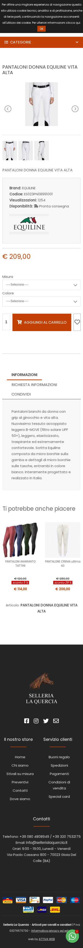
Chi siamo (20, 765)
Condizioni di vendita (59, 785)
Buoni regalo (59, 757)
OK (41, 29)
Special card (59, 796)
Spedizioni (59, 765)
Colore (8, 293)
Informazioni (24, 374)
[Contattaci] (56, 721)
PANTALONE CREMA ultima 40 (62, 563)
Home (20, 757)
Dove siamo (20, 798)
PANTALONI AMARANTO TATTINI (20, 563)
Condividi (21, 394)
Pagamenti (59, 773)
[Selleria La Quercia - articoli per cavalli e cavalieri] (23, 33)
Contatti (20, 790)
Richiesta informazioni (34, 384)
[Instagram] (36, 721)
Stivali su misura (20, 773)
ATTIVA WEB (47, 939)
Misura (7, 276)
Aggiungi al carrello (45, 322)
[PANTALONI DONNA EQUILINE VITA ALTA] (41, 124)
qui (78, 23)
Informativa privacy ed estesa (52, 931)
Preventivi (20, 782)
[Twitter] (46, 721)
